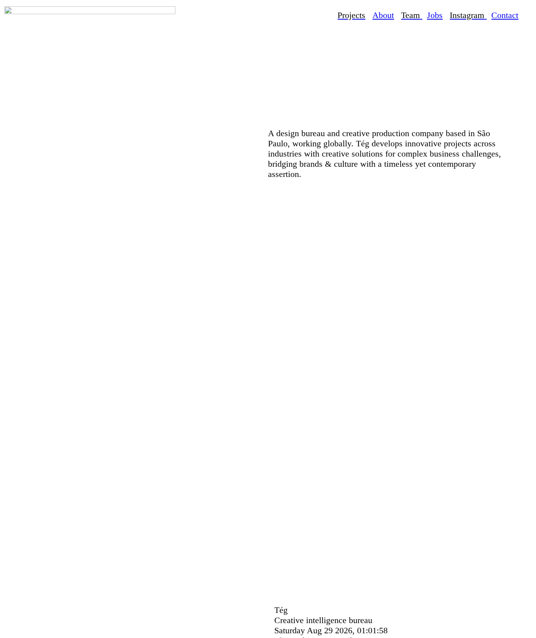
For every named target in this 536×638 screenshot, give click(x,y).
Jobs (435, 15)
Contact (504, 15)
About (383, 15)
